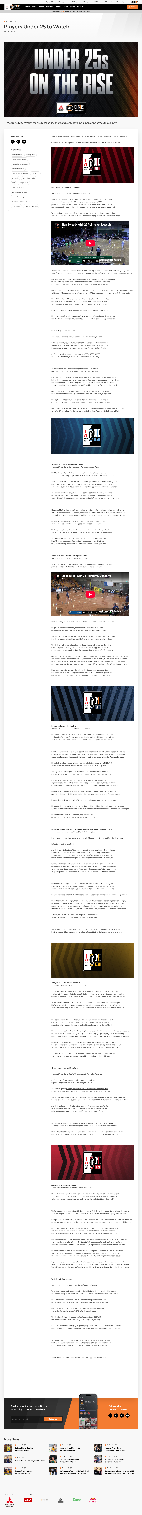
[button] (63, 2)
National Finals (51, 2)
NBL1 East (86, 2)
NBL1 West (108, 2)
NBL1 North (75, 2)
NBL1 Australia (62, 2)
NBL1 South (97, 2)
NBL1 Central (120, 2)
